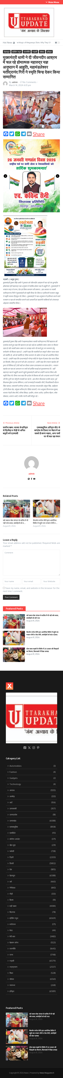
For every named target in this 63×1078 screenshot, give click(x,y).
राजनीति (27, 51)
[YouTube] (34, 479)
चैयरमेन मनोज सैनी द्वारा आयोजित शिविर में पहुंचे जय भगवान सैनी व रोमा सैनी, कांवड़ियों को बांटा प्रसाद (42, 1033)
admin (15, 82)
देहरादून (7, 51)
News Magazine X (47, 1073)
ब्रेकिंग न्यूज (16, 51)
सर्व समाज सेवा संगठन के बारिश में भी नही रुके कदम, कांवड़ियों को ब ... (15, 521)
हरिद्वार (49, 51)
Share (39, 134)
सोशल (42, 51)
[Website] (29, 479)
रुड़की (35, 51)
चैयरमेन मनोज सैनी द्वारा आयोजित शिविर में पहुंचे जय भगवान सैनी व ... (45, 521)
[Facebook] (31, 479)
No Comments (29, 82)
